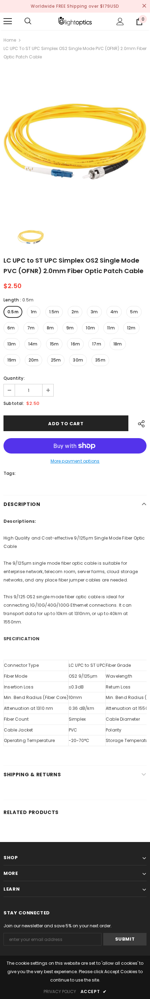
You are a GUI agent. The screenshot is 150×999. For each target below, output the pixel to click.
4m (114, 312)
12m (131, 328)
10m (90, 328)
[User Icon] (120, 21)
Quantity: (14, 378)
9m (70, 328)
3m (94, 312)
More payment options (75, 461)
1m (34, 312)
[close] (144, 6)
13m (11, 344)
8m (50, 328)
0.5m (12, 312)
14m (33, 344)
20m (34, 360)
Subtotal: (13, 403)
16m (75, 344)
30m (78, 360)
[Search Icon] (27, 21)
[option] (75, 141)
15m (54, 344)
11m (111, 328)
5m (133, 312)
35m (100, 360)
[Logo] (75, 21)
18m (117, 344)
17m (96, 344)
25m (56, 360)
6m (11, 328)
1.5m (54, 312)
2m (75, 312)
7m (31, 328)
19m (11, 360)
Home (9, 40)
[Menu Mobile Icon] (7, 21)
